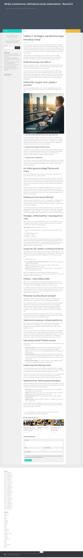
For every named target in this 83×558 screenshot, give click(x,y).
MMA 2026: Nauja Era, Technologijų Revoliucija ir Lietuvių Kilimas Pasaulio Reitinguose (10, 69)
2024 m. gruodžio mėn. (8, 498)
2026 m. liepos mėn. (7, 472)
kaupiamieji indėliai (56, 412)
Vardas (26, 447)
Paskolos (5, 536)
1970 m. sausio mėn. (8, 509)
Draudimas (6, 520)
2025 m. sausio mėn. (8, 496)
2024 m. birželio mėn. (8, 505)
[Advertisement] (41, 21)
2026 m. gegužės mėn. (8, 475)
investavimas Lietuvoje (49, 412)
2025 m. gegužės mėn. (8, 491)
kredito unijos (26, 413)
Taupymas (6, 537)
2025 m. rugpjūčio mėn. (8, 487)
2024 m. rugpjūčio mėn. (8, 503)
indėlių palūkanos (38, 412)
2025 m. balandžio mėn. (8, 492)
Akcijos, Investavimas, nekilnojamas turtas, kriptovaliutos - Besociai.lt (38, 4)
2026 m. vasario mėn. (8, 479)
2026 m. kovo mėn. (7, 478)
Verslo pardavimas (7, 544)
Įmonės (5, 526)
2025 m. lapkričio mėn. (8, 483)
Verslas (5, 543)
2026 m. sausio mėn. (8, 480)
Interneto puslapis (28, 451)
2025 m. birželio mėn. (8, 490)
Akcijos (5, 513)
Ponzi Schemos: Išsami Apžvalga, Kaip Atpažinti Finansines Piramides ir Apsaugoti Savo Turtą (11, 59)
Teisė (5, 540)
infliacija (43, 412)
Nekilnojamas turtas (7, 533)
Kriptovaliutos (6, 531)
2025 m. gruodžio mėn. (8, 482)
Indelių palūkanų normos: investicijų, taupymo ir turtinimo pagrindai (56, 429)
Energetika (6, 522)
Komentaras (27, 440)
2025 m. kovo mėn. (7, 494)
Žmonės (5, 547)
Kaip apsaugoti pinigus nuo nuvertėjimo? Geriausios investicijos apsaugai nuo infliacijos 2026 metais (12, 55)
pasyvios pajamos (31, 413)
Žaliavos (5, 545)
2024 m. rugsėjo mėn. (8, 502)
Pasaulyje (6, 535)
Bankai (5, 516)
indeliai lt (27, 412)
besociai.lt (27, 42)
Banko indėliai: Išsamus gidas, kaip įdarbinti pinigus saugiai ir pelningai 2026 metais (29, 429)
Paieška (5, 45)
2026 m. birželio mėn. (8, 473)
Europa (5, 524)
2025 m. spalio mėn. (7, 484)
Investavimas (6, 529)
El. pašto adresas (48, 447)
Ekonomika (6, 521)
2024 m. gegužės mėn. (8, 506)
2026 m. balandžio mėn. (8, 476)
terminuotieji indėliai (44, 413)
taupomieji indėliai (37, 413)
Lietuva (5, 532)
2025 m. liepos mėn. (7, 488)
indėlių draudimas (32, 412)
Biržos (5, 517)
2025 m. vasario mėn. (8, 495)
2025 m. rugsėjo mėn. (8, 486)
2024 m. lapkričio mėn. (8, 499)
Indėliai (25, 30)
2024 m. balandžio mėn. (8, 507)
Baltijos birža (6, 514)
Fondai (5, 525)
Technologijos (6, 539)
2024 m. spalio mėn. (7, 500)
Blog (5, 518)
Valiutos (5, 541)
